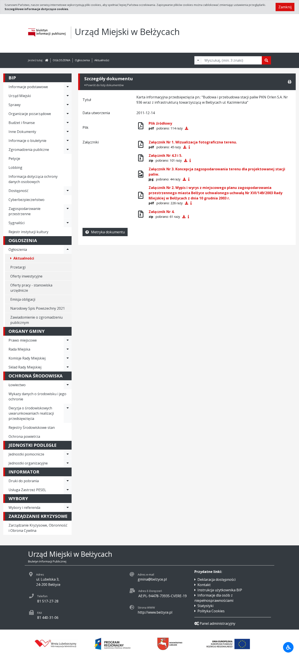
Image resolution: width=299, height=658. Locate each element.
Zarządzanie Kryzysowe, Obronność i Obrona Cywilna (38, 528)
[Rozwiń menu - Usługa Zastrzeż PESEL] (68, 489)
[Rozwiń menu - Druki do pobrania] (68, 480)
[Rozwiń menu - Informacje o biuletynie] (68, 140)
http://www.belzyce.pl (155, 612)
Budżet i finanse (22, 122)
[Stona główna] (46, 60)
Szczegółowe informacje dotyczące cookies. (37, 9)
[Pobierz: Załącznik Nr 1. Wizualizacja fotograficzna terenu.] (184, 147)
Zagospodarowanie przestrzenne (24, 211)
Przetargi (18, 267)
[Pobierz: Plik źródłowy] (186, 128)
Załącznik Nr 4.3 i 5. (165, 155)
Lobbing (15, 167)
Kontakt (204, 584)
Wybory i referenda (24, 507)
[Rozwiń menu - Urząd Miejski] (68, 95)
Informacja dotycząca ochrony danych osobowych (33, 179)
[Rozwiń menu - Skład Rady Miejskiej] (68, 367)
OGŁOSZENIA (61, 60)
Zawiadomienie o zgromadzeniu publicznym (36, 320)
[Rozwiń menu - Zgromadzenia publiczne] (68, 149)
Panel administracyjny (217, 623)
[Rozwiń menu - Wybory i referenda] (68, 507)
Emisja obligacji (22, 299)
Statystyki (205, 605)
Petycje (14, 158)
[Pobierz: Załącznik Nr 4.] (183, 217)
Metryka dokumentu (108, 232)
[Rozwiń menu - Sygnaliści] (68, 222)
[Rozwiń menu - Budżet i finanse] (68, 122)
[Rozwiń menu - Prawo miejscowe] (68, 340)
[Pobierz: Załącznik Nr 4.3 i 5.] (185, 160)
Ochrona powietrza (24, 436)
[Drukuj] (289, 81)
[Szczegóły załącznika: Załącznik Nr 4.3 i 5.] (190, 160)
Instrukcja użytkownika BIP (219, 590)
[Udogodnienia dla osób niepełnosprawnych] (288, 647)
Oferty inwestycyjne (26, 276)
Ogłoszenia (82, 60)
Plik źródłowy (160, 123)
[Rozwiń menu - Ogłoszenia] (68, 249)
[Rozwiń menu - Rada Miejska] (68, 349)
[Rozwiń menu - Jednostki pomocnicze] (68, 454)
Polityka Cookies (211, 611)
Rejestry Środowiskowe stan (32, 427)
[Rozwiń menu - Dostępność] (68, 190)
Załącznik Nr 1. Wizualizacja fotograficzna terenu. (193, 142)
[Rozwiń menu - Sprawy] (68, 104)
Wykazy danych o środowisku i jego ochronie (37, 396)
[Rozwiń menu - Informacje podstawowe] (68, 86)
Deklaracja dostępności (216, 579)
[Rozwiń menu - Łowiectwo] (68, 384)
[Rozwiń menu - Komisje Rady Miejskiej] (68, 358)
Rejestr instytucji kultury (28, 231)
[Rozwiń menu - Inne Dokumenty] (68, 131)
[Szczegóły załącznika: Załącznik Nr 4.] (188, 217)
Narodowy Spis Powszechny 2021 (37, 308)
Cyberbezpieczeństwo (26, 199)
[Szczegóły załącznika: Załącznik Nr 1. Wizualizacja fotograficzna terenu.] (189, 147)
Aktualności (101, 60)
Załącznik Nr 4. (161, 211)
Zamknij (285, 7)
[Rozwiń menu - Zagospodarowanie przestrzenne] (68, 211)
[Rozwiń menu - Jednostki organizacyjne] (68, 463)
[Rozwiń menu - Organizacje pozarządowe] (68, 113)
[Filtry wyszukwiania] (198, 60)
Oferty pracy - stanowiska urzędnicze (31, 288)
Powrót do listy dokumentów (105, 85)
